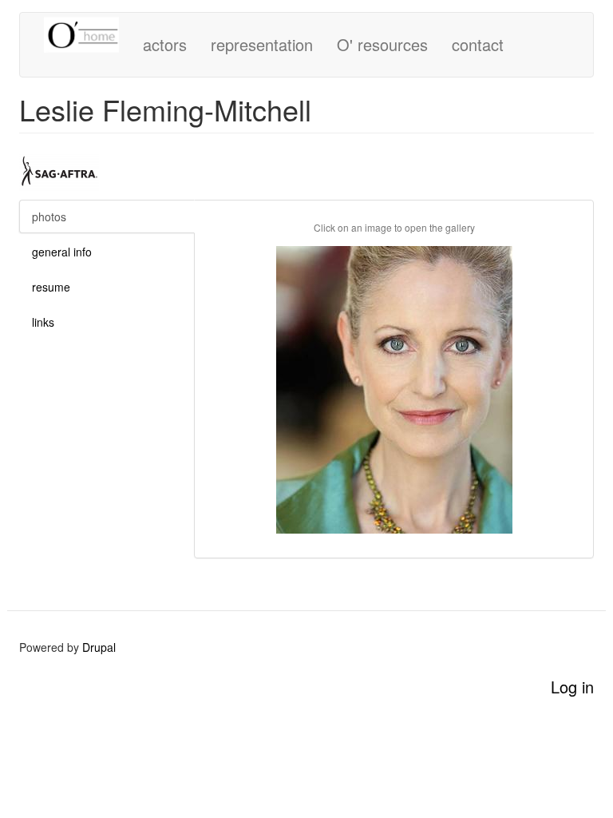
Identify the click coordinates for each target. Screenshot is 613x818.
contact (478, 44)
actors (165, 44)
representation (262, 44)
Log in (572, 686)
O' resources (382, 44)
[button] (394, 390)
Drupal (99, 647)
